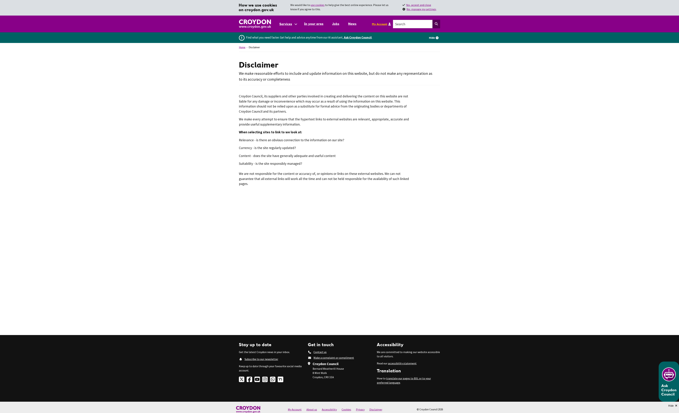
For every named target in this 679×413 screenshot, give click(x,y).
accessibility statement (402, 363)
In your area (313, 24)
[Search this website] (436, 24)
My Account (379, 24)
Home (242, 47)
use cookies (317, 5)
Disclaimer (375, 409)
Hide (432, 37)
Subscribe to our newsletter (261, 359)
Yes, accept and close (418, 5)
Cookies (346, 409)
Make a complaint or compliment (334, 357)
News (352, 24)
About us (311, 409)
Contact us (320, 352)
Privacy (360, 409)
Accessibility (329, 409)
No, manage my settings (421, 9)
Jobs (335, 24)
